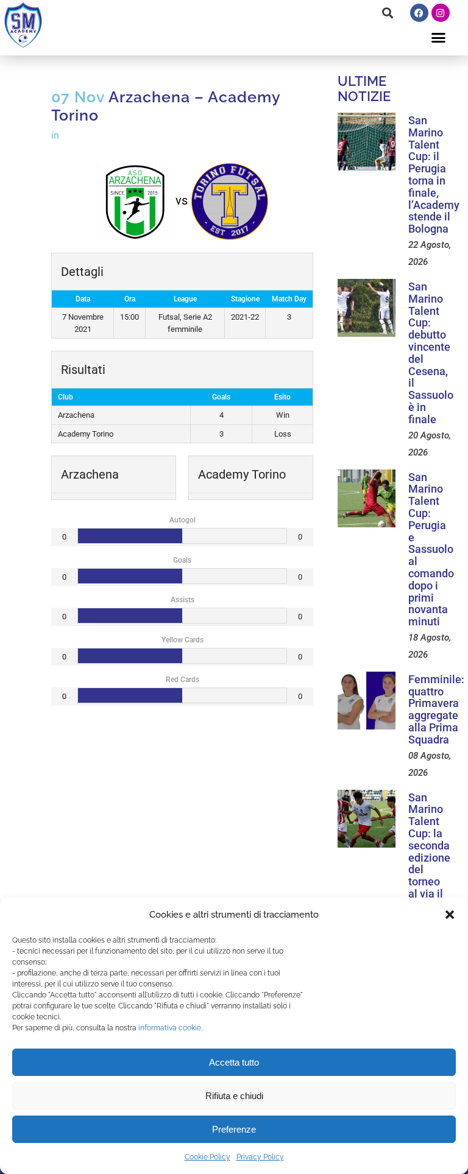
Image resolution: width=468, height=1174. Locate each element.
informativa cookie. (170, 1028)
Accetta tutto (234, 1062)
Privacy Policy (260, 1157)
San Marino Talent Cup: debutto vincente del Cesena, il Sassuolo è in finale (430, 353)
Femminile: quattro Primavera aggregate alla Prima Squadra (436, 709)
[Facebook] (419, 13)
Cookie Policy (207, 1157)
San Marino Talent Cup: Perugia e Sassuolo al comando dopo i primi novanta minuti (431, 549)
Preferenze (234, 1129)
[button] (450, 915)
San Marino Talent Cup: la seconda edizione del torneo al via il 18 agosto (429, 857)
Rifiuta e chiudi (234, 1096)
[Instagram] (440, 13)
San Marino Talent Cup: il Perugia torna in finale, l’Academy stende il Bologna (433, 174)
